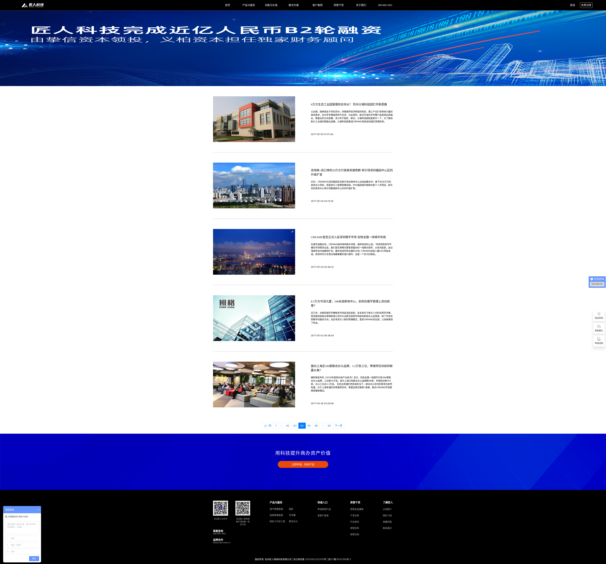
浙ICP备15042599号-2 (339, 559)
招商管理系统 (276, 515)
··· (281, 425)
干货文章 (354, 515)
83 (295, 425)
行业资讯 (354, 522)
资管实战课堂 (356, 509)
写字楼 (292, 515)
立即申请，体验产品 (303, 464)
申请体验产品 (324, 509)
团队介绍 (387, 515)
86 (316, 425)
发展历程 (387, 522)
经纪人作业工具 (277, 521)
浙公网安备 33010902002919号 (310, 559)
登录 (572, 5)
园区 (291, 509)
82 (287, 425)
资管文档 (354, 534)
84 (302, 425)
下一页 (338, 425)
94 (329, 425)
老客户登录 (323, 515)
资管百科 (354, 528)
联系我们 (387, 528)
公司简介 (387, 509)
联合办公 (293, 521)
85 (309, 425)
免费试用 (586, 5)
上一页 (267, 425)
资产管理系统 (276, 509)
